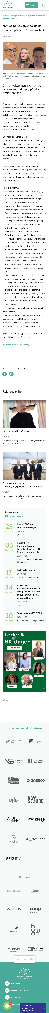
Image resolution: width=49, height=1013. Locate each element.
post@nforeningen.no (19, 990)
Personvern (15, 983)
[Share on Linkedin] (11, 375)
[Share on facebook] (4, 375)
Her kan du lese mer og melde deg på (17, 344)
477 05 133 (15, 997)
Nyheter (6, 15)
